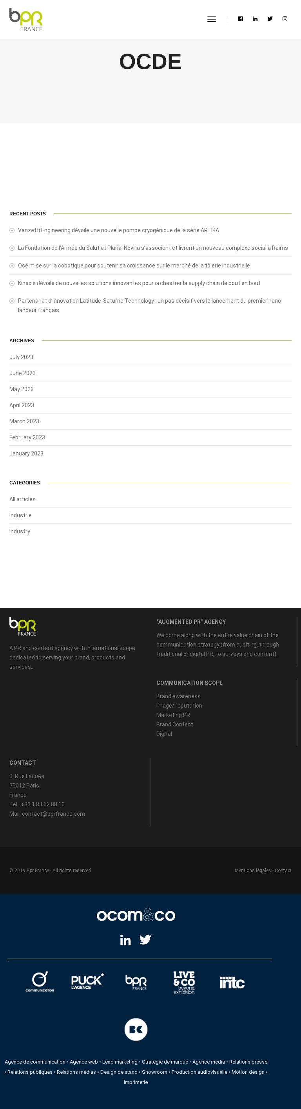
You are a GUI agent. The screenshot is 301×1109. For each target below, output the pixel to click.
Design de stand (119, 1072)
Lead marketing (120, 1062)
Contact (283, 870)
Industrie (20, 515)
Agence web (84, 1062)
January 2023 (26, 453)
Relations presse (248, 1062)
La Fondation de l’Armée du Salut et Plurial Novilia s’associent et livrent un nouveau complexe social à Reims (153, 248)
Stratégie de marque (165, 1062)
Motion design (248, 1072)
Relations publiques (30, 1072)
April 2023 (21, 405)
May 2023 (21, 389)
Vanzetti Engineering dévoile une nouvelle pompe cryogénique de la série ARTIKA (118, 230)
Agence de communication (35, 1062)
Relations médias (76, 1072)
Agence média (208, 1062)
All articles (22, 499)
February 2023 (27, 437)
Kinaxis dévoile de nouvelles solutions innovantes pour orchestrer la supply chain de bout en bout (139, 283)
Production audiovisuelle (199, 1072)
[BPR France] (25, 19)
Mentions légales (253, 870)
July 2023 (21, 357)
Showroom (154, 1072)
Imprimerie (136, 1082)
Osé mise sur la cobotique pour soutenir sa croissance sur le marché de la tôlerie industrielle (134, 265)
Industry (19, 531)
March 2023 (24, 421)
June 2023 (22, 373)
